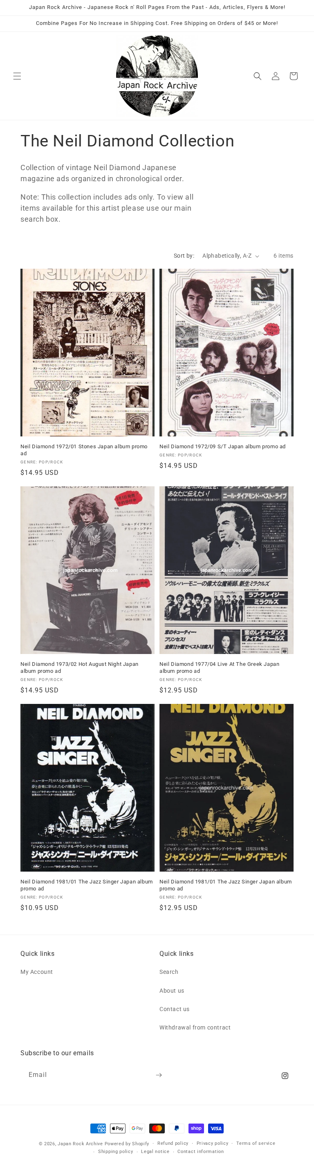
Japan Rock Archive (80, 1143)
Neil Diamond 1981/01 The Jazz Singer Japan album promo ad (86, 885)
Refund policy (172, 1143)
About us (171, 990)
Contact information (200, 1151)
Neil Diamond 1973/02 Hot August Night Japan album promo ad (79, 667)
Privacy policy (213, 1143)
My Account (36, 972)
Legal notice (155, 1151)
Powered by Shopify (127, 1143)
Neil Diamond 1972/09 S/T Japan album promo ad (222, 446)
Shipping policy (115, 1151)
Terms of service (255, 1143)
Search (169, 972)
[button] (17, 76)
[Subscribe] (159, 1075)
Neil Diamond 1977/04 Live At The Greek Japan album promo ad (219, 667)
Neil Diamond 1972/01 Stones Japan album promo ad (84, 449)
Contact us (174, 1009)
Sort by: (184, 255)
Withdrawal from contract (195, 1027)
